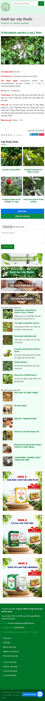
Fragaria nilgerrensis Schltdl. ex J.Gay (11, 200)
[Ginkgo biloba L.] (8, 366)
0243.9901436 (19, 628)
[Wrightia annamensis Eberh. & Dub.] (33, 167)
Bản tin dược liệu (9, 647)
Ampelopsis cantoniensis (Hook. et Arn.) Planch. (25, 311)
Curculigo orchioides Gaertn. (26, 323)
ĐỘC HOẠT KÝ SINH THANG (26, 393)
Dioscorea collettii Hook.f (25, 375)
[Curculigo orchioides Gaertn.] (8, 327)
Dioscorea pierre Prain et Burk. (33, 200)
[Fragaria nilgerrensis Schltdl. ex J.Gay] (11, 197)
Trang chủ (7, 638)
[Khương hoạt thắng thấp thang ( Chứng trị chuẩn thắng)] (8, 449)
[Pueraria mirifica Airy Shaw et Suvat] (8, 353)
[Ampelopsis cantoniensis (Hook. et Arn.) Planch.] (8, 314)
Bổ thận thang (20, 406)
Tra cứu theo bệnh (10, 671)
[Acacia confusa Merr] (11, 167)
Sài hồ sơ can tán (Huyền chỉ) (26, 432)
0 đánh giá (17, 135)
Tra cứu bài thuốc (9, 675)
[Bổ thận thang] (8, 410)
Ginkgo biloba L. (21, 362)
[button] (41, 4)
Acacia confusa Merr (11, 170)
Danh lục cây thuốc (21, 23)
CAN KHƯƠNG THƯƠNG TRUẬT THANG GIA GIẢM (27, 458)
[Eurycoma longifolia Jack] (8, 340)
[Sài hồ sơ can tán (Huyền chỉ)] (8, 436)
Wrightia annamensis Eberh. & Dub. (33, 171)
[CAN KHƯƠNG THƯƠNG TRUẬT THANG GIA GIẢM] (8, 461)
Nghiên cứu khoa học (11, 651)
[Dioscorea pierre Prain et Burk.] (33, 197)
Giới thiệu (6, 643)
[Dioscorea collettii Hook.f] (8, 379)
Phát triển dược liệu (10, 656)
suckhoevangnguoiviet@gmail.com (21, 623)
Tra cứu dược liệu (5, 7)
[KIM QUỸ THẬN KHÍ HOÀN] (8, 423)
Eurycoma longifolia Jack (25, 336)
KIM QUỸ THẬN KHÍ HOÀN (25, 419)
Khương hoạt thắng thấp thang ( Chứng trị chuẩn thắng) (28, 446)
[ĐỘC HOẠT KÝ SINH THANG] (8, 397)
